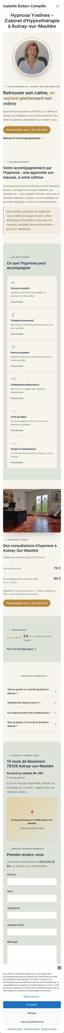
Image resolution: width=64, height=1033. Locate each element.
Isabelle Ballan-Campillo (24, 6)
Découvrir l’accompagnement (23, 138)
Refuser (32, 1013)
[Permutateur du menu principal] (57, 6)
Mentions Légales (15, 1029)
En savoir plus (17, 302)
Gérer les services (31, 996)
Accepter (32, 1004)
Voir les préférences (32, 1021)
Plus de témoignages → (21, 649)
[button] (59, 967)
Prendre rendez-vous (27, 129)
